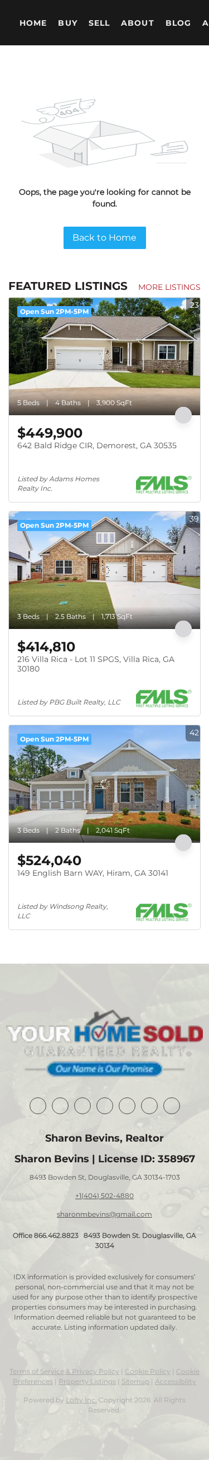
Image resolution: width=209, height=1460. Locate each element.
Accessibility (175, 1381)
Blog (178, 23)
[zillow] (104, 1105)
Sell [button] (99, 23)
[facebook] (38, 1105)
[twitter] (82, 1105)
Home (33, 23)
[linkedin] (60, 1105)
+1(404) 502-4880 (104, 1195)
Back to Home (104, 237)
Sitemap (135, 1381)
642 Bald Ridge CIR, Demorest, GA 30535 (97, 445)
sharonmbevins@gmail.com (104, 1214)
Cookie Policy (148, 1371)
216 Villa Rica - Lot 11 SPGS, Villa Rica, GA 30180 (95, 664)
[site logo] (104, 1044)
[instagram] (127, 1105)
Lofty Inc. (81, 1400)
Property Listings (87, 1381)
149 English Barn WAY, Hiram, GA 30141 (92, 873)
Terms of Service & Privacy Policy (64, 1371)
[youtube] (149, 1105)
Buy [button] (67, 23)
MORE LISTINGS (169, 287)
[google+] (171, 1105)
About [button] (137, 23)
